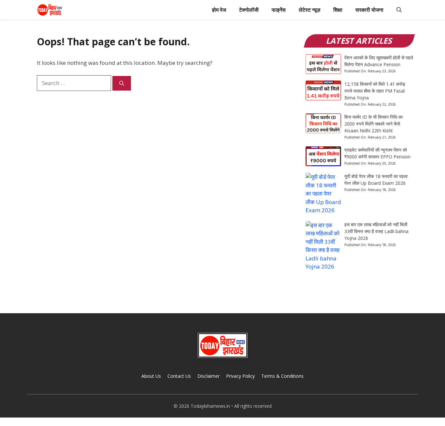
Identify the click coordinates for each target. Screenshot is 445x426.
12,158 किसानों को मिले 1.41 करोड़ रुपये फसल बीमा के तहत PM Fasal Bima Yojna (374, 91)
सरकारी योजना (369, 9)
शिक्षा (337, 9)
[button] (399, 10)
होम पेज (219, 9)
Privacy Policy (240, 376)
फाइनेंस (279, 9)
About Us (151, 376)
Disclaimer (208, 376)
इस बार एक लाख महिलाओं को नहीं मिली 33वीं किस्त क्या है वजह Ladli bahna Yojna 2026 (376, 231)
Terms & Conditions (282, 376)
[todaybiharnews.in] (50, 10)
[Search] (121, 83)
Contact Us (179, 376)
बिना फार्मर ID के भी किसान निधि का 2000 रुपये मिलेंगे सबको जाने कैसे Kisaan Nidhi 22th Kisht (373, 124)
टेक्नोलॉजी (249, 9)
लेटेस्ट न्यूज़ (309, 9)
